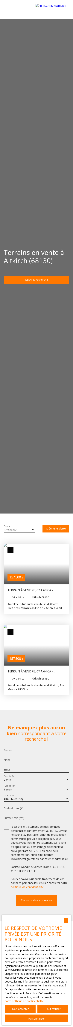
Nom (7, 760)
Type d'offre (9, 776)
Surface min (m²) (14, 818)
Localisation (9, 795)
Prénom (8, 750)
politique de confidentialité (27, 887)
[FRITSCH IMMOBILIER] (52, 9)
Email (7, 769)
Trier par (7, 526)
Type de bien (9, 786)
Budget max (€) (14, 808)
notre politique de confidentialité (24, 1001)
